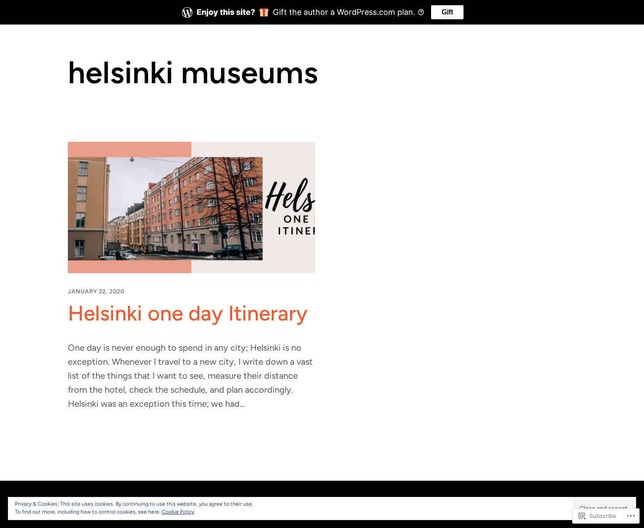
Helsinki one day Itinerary (188, 313)
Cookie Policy (178, 512)
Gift (447, 12)
